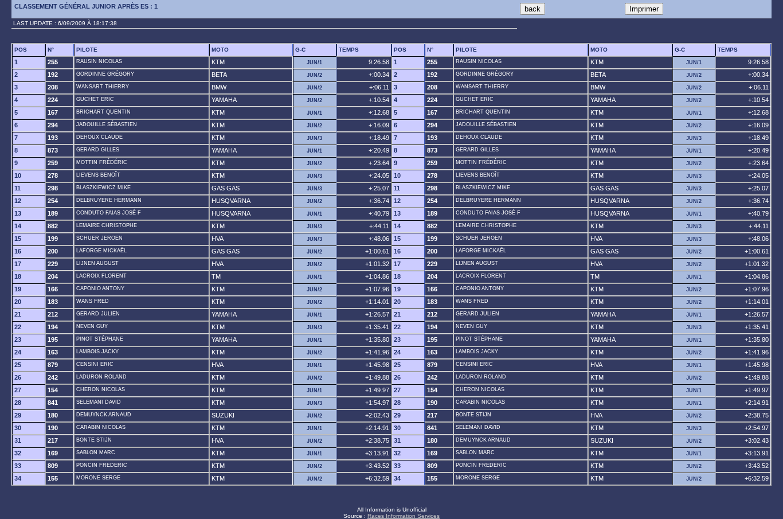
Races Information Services (403, 516)
